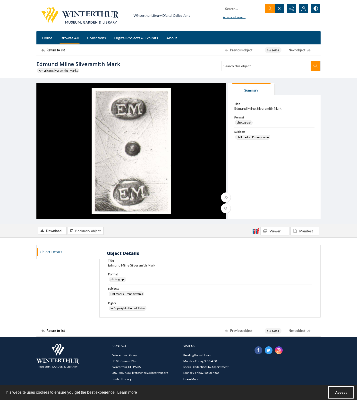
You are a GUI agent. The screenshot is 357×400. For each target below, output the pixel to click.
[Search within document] (315, 66)
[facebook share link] (258, 350)
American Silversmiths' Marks (58, 70)
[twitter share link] (268, 350)
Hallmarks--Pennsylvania (253, 137)
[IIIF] (256, 231)
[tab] (251, 89)
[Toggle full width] (226, 197)
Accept (341, 392)
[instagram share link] (279, 350)
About (171, 37)
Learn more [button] (127, 392)
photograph (244, 122)
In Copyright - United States (127, 308)
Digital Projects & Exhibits (136, 37)
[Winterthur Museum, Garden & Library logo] (80, 15)
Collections (96, 37)
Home (47, 37)
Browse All (69, 37)
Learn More (191, 379)
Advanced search (234, 17)
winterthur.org (121, 379)
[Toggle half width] (226, 208)
